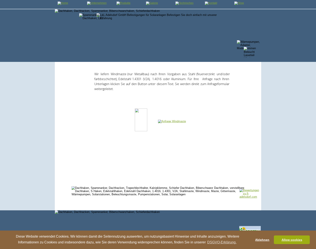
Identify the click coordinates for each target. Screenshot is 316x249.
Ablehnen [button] (262, 239)
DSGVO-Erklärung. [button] (221, 242)
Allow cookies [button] (292, 239)
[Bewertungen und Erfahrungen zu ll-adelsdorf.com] (250, 196)
